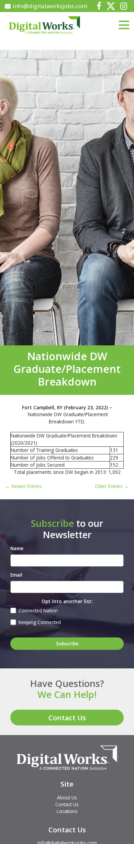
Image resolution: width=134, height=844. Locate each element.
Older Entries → (112, 486)
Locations (67, 811)
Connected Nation (38, 610)
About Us (67, 797)
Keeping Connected (40, 622)
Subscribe (67, 643)
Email (16, 574)
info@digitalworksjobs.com (50, 6)
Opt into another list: (67, 601)
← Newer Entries (23, 486)
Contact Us (67, 717)
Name (16, 548)
